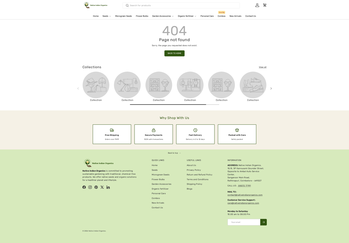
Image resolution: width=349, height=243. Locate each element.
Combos (221, 15)
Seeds (105, 16)
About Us (191, 165)
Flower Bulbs (142, 16)
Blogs (189, 189)
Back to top (173, 153)
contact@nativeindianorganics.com (245, 195)
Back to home (174, 53)
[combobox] (181, 5)
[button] (265, 5)
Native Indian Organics (97, 231)
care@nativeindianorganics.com (243, 203)
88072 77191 (244, 185)
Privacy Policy (194, 170)
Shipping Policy (194, 184)
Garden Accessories (161, 16)
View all (263, 67)
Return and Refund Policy (199, 174)
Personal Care (207, 16)
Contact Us (250, 16)
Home (95, 16)
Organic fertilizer (186, 16)
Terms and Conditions (198, 179)
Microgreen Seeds (123, 16)
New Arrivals (235, 16)
